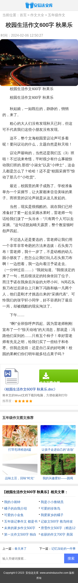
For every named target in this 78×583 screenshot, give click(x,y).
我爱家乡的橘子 (52, 515)
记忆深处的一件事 (63, 548)
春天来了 (21, 548)
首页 (23, 15)
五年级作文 (56, 15)
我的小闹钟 (12, 502)
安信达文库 (32, 572)
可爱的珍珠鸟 (50, 508)
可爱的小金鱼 (14, 515)
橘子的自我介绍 (15, 508)
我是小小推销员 (52, 502)
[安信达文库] (39, 5)
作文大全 (37, 15)
